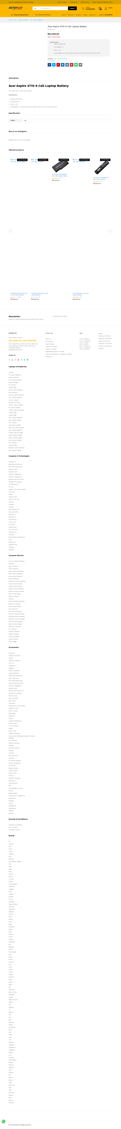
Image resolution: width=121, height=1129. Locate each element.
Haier (10, 1090)
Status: (50, 37)
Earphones (12, 716)
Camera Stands (13, 639)
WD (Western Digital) (15, 861)
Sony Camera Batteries (15, 576)
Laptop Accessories (104, 341)
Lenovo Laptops (14, 400)
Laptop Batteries (23, 20)
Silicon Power (13, 992)
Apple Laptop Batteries (16, 390)
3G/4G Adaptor (13, 793)
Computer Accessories (105, 343)
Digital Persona (13, 999)
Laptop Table (13, 445)
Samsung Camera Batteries (17, 616)
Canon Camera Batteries (16, 571)
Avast (10, 979)
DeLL (10, 846)
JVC (10, 1040)
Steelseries (12, 1027)
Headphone (12, 665)
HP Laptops (12, 385)
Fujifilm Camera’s (14, 634)
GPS (10, 785)
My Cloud (11, 758)
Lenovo (11, 851)
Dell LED (11, 502)
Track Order (73, 2)
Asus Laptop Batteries (15, 430)
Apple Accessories (14, 743)
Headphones (12, 805)
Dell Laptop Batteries (15, 380)
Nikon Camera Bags (14, 593)
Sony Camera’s (13, 609)
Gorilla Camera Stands (15, 586)
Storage (11, 504)
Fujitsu (10, 957)
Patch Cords (12, 731)
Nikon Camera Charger (15, 624)
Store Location (62, 2)
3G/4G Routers (13, 770)
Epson (10, 924)
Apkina (11, 1052)
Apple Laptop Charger (15, 435)
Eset (10, 964)
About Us (70, 14)
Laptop (100, 333)
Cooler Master (13, 884)
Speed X (11, 939)
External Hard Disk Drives (16, 479)
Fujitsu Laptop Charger (15, 437)
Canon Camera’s (13, 568)
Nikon (10, 866)
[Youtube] (18, 360)
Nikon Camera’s (13, 566)
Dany (10, 891)
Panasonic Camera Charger (17, 619)
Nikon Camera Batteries (16, 573)
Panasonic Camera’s (14, 604)
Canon (10, 876)
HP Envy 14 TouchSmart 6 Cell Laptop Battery (101, 178)
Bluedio (11, 1012)
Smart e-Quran (13, 711)
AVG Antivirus (12, 519)
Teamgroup (12, 1047)
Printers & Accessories (104, 346)
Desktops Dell (13, 471)
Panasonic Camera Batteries (17, 581)
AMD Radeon (12, 1060)
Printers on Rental (51, 349)
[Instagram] (21, 360)
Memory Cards (13, 695)
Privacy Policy (85, 2)
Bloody (11, 1095)
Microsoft (11, 906)
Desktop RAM (13, 497)
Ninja (10, 931)
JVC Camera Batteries (15, 611)
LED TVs (11, 663)
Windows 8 (12, 514)
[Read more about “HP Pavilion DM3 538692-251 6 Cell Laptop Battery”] (58, 171)
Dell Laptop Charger (15, 425)
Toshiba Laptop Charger (16, 432)
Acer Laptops (13, 422)
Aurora (11, 959)
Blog (85, 14)
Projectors (12, 653)
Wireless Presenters (14, 778)
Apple (10, 869)
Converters (12, 703)
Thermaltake (12, 952)
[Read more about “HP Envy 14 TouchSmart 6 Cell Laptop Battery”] (99, 174)
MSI (10, 1032)
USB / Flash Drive (14, 678)
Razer (10, 1030)
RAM (10, 539)
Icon (10, 1055)
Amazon (11, 1072)
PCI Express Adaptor (15, 760)
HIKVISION (12, 942)
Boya (10, 1097)
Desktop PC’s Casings (15, 482)
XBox (10, 1087)
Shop (15, 20)
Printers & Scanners (14, 660)
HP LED (11, 487)
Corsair (11, 874)
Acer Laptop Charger (15, 420)
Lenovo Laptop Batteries (16, 395)
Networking (12, 808)
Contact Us (92, 14)
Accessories (12, 765)
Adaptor (11, 810)
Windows (11, 549)
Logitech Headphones (15, 721)
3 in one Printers (13, 726)
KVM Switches (13, 783)
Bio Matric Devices (14, 830)
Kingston (11, 859)
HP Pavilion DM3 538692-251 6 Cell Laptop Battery (59, 175)
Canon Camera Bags (15, 606)
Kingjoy (11, 974)
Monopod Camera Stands (16, 591)
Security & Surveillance (15, 825)
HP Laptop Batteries (15, 375)
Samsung (11, 901)
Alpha (10, 1034)
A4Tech (11, 914)
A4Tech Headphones (15, 763)
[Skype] (24, 360)
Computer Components (105, 338)
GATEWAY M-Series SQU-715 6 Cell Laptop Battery (19, 294)
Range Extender (13, 768)
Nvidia (10, 929)
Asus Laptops (13, 442)
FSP (10, 1075)
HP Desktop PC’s (14, 484)
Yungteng (11, 1050)
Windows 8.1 (12, 532)
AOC (10, 944)
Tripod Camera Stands (15, 583)
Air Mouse (12, 753)
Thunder (11, 1102)
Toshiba (11, 894)
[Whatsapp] (27, 360)
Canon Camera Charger (15, 621)
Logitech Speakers (14, 733)
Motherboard (12, 527)
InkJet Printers (13, 723)
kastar (10, 1062)
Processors (12, 524)
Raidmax (11, 1067)
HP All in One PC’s (14, 499)
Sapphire (11, 1007)
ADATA (11, 881)
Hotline (88, 7)
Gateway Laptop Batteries (17, 447)
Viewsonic (12, 886)
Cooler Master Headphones (17, 537)
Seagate (11, 889)
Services (78, 14)
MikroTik (11, 1065)
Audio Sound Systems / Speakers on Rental (59, 354)
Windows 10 (12, 517)
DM (10, 1004)
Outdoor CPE (12, 773)
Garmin (11, 718)
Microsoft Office (13, 512)
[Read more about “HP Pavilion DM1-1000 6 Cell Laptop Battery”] (37, 290)
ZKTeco (11, 972)
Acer (53, 29)
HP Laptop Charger (14, 407)
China (10, 849)
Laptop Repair (50, 344)
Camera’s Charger (14, 636)
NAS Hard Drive (13, 755)
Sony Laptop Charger (15, 440)
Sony (10, 871)
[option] (19, 231)
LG (9, 1009)
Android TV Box (13, 708)
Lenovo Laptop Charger (16, 405)
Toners (11, 803)
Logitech (11, 854)
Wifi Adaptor (12, 713)
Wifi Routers (12, 700)
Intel (10, 1019)
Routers (11, 790)
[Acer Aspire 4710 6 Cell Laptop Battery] (49, 65)
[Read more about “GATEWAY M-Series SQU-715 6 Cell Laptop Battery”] (17, 290)
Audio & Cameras (14, 596)
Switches (11, 813)
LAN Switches (13, 740)
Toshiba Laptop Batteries (16, 410)
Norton (11, 949)
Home (63, 14)
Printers (11, 658)
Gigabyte (11, 911)
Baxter (11, 1080)
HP (9, 841)
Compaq (11, 1057)
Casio (10, 1082)
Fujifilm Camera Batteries (16, 588)
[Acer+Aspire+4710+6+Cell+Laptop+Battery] (54, 65)
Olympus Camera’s (14, 631)
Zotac (10, 1070)
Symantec (12, 989)
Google (11, 997)
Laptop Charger (13, 382)
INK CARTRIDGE (13, 698)
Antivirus (11, 507)
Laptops (11, 372)
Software (11, 547)
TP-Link (11, 879)
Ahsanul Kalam (13, 904)
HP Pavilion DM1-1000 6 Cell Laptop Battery (39, 294)
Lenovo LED (12, 522)
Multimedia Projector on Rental (55, 351)
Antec (10, 967)
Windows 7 (12, 534)
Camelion (11, 977)
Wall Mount (12, 780)
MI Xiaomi (11, 1092)
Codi (10, 1037)
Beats (10, 984)
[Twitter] (12, 360)
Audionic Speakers (14, 670)
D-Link (11, 899)
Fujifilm (11, 1002)
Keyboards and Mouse (15, 464)
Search (72, 8)
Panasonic (12, 927)
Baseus (11, 982)
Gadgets (11, 745)
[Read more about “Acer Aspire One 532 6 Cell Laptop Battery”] (79, 290)
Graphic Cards (13, 469)
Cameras (11, 563)
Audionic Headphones (15, 474)
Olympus (11, 1042)
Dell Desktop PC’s (14, 509)
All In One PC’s (13, 529)
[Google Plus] (15, 360)
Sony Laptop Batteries (15, 417)
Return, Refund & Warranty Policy (102, 2)
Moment (11, 962)
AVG (10, 1017)
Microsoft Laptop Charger (16, 427)
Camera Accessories (15, 626)
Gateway (11, 1022)
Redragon (11, 994)
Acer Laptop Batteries (36, 20)
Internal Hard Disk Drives (16, 683)
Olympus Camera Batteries (17, 614)
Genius (11, 969)
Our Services (49, 341)
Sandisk (11, 896)
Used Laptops (13, 392)
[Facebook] (9, 360)
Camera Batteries (14, 578)
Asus (10, 856)
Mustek (11, 1024)
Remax (11, 937)
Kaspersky (12, 909)
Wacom (11, 1100)
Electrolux (12, 1085)
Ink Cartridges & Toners (15, 788)
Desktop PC (12, 461)
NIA (10, 987)
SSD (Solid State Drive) (15, 466)
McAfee (11, 934)
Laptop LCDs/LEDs (14, 402)
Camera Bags (13, 641)
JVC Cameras (13, 629)
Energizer (11, 1045)
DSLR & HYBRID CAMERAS (16, 561)
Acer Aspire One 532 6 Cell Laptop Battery (81, 294)
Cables (11, 494)
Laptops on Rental (51, 346)
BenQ (10, 916)
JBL (10, 1014)
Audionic (11, 844)
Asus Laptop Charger (15, 450)
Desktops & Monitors (104, 336)
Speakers (11, 668)
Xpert (10, 921)
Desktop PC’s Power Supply (17, 489)
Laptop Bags (12, 387)
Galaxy (11, 1077)
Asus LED (11, 492)
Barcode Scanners (14, 748)
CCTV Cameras (13, 827)
